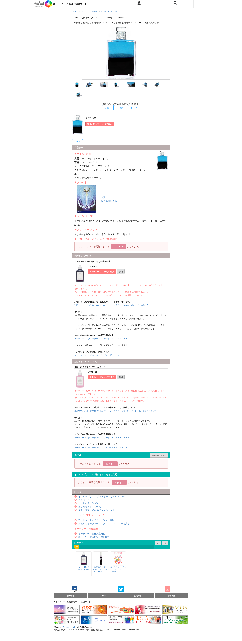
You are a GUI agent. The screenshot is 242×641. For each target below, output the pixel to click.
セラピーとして (86, 499)
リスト (122, 107)
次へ (132, 107)
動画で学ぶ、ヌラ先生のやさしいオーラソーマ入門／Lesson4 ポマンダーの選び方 (111, 305)
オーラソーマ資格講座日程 (91, 533)
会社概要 (171, 595)
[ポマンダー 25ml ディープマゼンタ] (84, 564)
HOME (75, 11)
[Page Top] (237, 627)
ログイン (119, 246)
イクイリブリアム (109, 11)
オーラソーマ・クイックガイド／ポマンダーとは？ (96, 355)
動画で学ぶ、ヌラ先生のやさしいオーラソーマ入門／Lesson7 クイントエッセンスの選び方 (115, 410)
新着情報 (70, 595)
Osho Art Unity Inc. (70, 627)
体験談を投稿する (159, 455)
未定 (103, 197)
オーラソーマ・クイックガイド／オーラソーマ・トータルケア (101, 338)
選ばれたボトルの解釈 (89, 506)
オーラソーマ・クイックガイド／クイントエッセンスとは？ (100, 447)
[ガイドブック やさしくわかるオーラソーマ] (118, 564)
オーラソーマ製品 (89, 11)
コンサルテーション (88, 503)
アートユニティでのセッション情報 (96, 520)
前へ (109, 107)
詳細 (121, 271)
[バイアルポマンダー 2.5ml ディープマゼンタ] (101, 564)
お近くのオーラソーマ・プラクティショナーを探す (104, 523)
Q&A (104, 595)
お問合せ (137, 595)
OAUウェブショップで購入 (101, 124)
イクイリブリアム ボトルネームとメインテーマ (102, 496)
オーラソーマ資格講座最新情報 (94, 536)
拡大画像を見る (109, 201)
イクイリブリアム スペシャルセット (96, 509)
